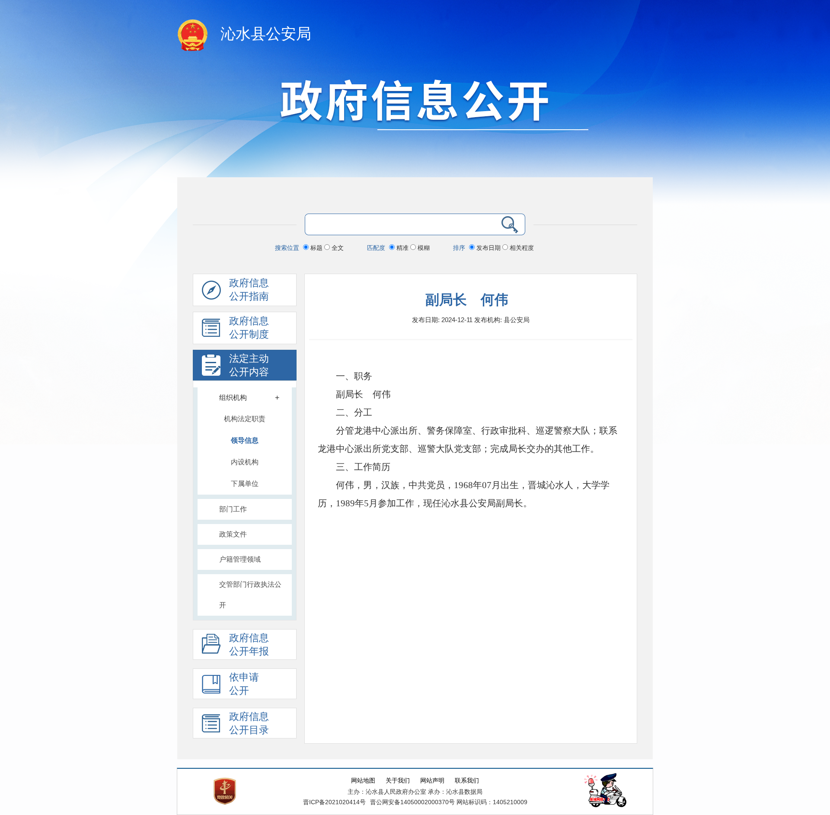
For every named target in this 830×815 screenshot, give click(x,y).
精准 (402, 247)
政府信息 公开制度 (249, 328)
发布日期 (488, 247)
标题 (316, 247)
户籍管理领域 (240, 559)
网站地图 (363, 780)
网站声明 (432, 780)
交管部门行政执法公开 (250, 595)
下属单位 (245, 483)
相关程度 (521, 247)
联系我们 (467, 780)
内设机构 (245, 462)
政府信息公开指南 (249, 290)
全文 (337, 247)
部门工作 (233, 509)
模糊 (423, 247)
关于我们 (398, 780)
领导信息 (245, 440)
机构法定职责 (244, 418)
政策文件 (233, 534)
